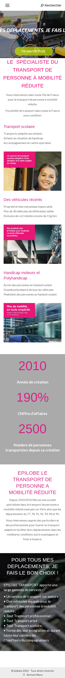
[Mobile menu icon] (7, 5)
